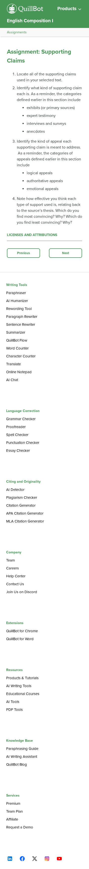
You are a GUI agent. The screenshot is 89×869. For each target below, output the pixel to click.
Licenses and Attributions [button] (32, 235)
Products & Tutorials (22, 678)
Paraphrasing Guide (22, 748)
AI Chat (12, 380)
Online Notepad (19, 372)
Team (10, 560)
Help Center (15, 576)
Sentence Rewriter (20, 324)
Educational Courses (22, 694)
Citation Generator (21, 505)
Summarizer (15, 332)
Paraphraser (16, 293)
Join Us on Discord (21, 592)
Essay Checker (18, 450)
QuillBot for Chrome (22, 631)
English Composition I (30, 20)
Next (65, 253)
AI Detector (15, 489)
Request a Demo (19, 827)
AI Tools (12, 701)
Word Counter (17, 348)
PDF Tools (14, 709)
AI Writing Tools (18, 686)
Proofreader (16, 427)
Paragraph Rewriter (21, 316)
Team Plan (14, 811)
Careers (12, 568)
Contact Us (15, 584)
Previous (23, 253)
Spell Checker (17, 435)
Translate (13, 364)
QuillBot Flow (16, 340)
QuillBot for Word (20, 639)
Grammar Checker (21, 419)
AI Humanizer (17, 301)
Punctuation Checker (22, 442)
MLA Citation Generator (25, 521)
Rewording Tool (19, 308)
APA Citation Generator (25, 513)
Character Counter (21, 356)
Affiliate (12, 819)
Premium (13, 803)
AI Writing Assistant (21, 756)
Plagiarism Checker (21, 497)
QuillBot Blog (16, 764)
